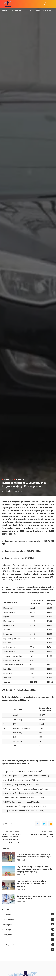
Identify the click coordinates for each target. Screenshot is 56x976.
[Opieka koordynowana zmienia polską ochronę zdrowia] (8, 899)
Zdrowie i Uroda (8, 950)
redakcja (7, 491)
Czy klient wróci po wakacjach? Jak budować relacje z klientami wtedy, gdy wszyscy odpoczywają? (34, 869)
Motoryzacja (8, 479)
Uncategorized (8, 945)
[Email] (50, 823)
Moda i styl (6, 929)
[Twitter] (44, 823)
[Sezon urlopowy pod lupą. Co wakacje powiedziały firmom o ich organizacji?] (8, 857)
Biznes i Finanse (8, 919)
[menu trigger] (51, 4)
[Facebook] (37, 823)
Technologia (7, 940)
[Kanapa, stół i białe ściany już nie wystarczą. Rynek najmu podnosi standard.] (8, 885)
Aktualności (20, 479)
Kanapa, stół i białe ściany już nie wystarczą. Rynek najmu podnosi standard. (31, 883)
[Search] (45, 4)
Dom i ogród (7, 924)
